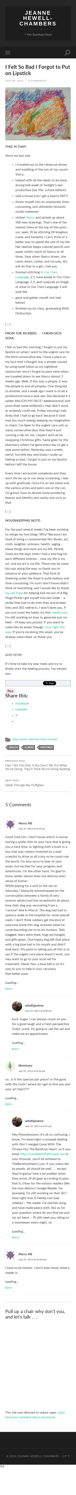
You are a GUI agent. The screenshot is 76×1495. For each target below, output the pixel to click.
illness (29, 747)
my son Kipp (14, 593)
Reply (9, 989)
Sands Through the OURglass (24, 783)
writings (52, 739)
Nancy (30, 217)
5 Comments (37, 81)
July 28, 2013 (14, 81)
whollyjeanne (34, 1005)
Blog (15, 739)
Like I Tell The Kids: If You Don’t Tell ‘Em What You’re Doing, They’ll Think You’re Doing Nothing (37, 765)
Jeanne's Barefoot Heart (33, 739)
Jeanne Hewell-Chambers (38, 18)
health (13, 747)
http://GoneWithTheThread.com (42, 1154)
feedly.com (59, 612)
